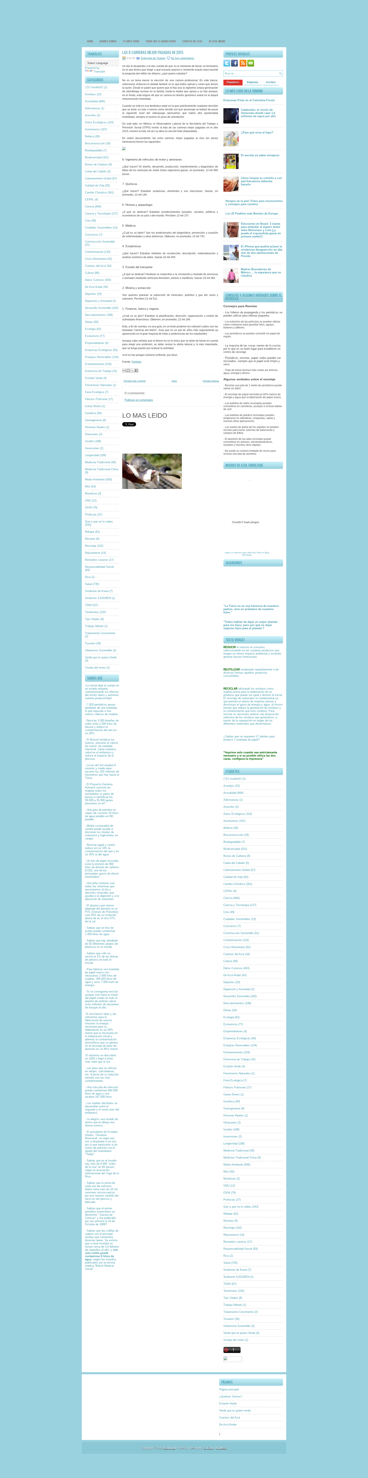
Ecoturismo (92, 336)
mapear (89, 790)
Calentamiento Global (98, 178)
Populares (233, 82)
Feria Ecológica (94, 392)
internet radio (240, 552)
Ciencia (89, 206)
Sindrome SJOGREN (98, 598)
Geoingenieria (93, 420)
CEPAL (89, 199)
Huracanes (91, 434)
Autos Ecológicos (96, 122)
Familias (136, 361)
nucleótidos (92, 793)
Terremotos (92, 612)
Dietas (89, 322)
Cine (88, 220)
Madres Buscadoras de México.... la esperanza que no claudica (261, 272)
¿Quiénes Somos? (230, 1396)
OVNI (88, 507)
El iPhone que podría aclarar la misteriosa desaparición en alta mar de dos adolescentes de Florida (261, 251)
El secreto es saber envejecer (260, 155)
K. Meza (221, 1448)
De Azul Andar (217, 41)
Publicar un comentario (139, 400)
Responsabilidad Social (99, 566)
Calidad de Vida (94, 185)
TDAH (88, 605)
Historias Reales (95, 427)
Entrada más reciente (135, 381)
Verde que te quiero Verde (101, 657)
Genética (90, 413)
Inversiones (92, 448)
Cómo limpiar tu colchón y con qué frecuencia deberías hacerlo (261, 181)
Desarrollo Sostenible (98, 308)
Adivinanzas (92, 108)
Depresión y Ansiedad (98, 300)
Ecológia (90, 329)
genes (109, 800)
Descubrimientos (95, 315)
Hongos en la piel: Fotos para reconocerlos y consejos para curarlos (254, 202)
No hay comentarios (182, 58)
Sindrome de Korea (97, 591)
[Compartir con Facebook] (136, 370)
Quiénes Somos (108, 41)
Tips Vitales (92, 619)
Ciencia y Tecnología (98, 213)
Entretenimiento (94, 364)
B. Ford (208, 1448)
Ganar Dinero (93, 406)
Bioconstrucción (95, 143)
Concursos (91, 234)
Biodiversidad (93, 157)
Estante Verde (131, 41)
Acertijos (90, 94)
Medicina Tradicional (97, 462)
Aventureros (92, 129)
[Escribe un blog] (128, 370)
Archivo (271, 82)
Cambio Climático (96, 192)
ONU (88, 500)
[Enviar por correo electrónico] (124, 370)
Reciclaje (90, 545)
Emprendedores (94, 343)
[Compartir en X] (132, 370)
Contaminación (94, 251)
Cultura (89, 272)
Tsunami (90, 643)
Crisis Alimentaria (95, 258)
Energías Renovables (98, 357)
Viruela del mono (95, 667)
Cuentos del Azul (192, 41)
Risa (88, 577)
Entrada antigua (211, 381)
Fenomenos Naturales (98, 385)
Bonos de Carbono (96, 164)
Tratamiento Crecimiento (100, 633)
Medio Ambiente (95, 479)
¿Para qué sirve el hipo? (257, 132)
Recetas (90, 538)
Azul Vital (256, 552)
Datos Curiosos (94, 279)
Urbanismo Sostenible (98, 650)
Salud (88, 584)
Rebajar (89, 531)
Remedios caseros (96, 559)
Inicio (174, 381)
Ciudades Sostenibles (98, 227)
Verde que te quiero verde (161, 41)
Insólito (89, 441)
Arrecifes (90, 115)
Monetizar (91, 493)
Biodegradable (93, 150)
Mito (87, 486)
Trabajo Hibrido (94, 626)
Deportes (90, 293)
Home (90, 41)
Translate (99, 71)
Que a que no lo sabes (99, 521)
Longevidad (92, 455)
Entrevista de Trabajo (98, 371)
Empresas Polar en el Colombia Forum (249, 100)
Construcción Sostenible (100, 241)
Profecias (91, 514)
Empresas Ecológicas (98, 350)
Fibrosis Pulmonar (96, 399)
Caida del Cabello (95, 171)
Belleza (89, 136)
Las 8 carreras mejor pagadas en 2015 (152, 52)
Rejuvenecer (92, 552)
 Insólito (94, 87)
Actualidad (91, 101)
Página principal (229, 1389)
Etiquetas (252, 82)
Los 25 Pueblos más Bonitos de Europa (252, 213)
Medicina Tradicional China (101, 469)
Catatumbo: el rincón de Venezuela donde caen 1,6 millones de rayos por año (258, 113)
